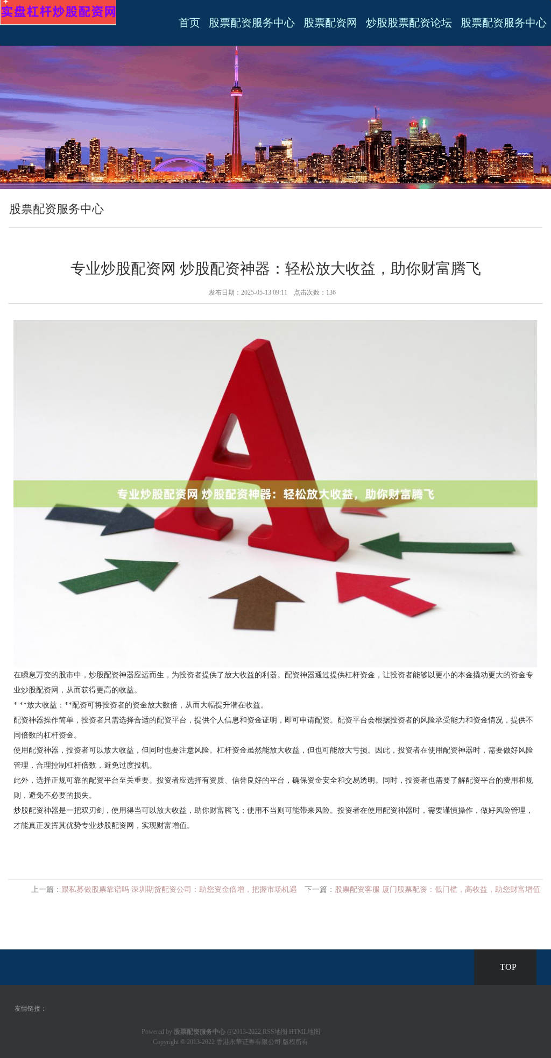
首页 (189, 22)
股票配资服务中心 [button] (504, 22)
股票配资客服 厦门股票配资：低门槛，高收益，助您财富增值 (437, 889)
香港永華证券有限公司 (248, 1042)
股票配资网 (330, 22)
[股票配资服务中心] (58, 12)
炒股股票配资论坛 (409, 22)
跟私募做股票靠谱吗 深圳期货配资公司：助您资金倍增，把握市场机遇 (179, 889)
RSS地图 (275, 1031)
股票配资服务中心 (252, 22)
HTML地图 (304, 1031)
